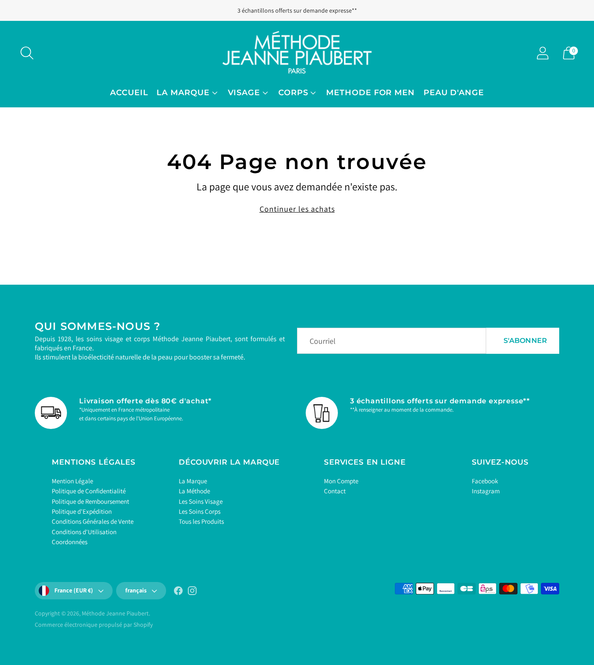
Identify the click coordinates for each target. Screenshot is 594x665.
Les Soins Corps (199, 511)
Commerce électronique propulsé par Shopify (94, 624)
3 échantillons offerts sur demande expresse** (297, 10)
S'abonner (525, 340)
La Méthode (194, 491)
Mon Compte (341, 481)
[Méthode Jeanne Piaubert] (297, 53)
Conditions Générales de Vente (92, 521)
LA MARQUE (183, 92)
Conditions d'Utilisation (84, 532)
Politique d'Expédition (82, 511)
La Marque (193, 481)
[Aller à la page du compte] (543, 53)
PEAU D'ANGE (454, 92)
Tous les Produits (201, 521)
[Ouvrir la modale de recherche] (27, 53)
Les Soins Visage (201, 501)
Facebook (485, 481)
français (136, 590)
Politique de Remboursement (90, 501)
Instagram (486, 491)
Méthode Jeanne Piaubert (115, 613)
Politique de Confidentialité (89, 491)
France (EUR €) (73, 590)
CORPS (293, 92)
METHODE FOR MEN (370, 92)
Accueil (129, 92)
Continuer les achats (297, 209)
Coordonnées (69, 542)
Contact (335, 491)
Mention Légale (72, 481)
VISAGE (244, 92)
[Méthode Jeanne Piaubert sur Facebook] (178, 592)
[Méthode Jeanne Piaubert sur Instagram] (192, 592)
